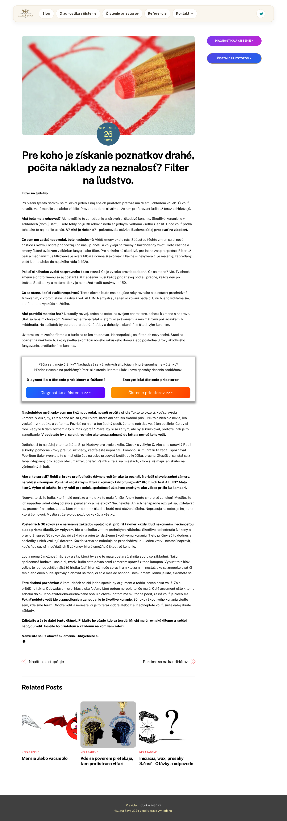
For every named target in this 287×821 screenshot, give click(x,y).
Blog (46, 14)
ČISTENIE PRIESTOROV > (234, 58)
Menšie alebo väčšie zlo (45, 758)
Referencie (157, 14)
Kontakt (182, 14)
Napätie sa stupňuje (46, 661)
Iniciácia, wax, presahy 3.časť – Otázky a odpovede (166, 761)
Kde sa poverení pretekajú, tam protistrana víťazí (106, 761)
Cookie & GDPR (151, 805)
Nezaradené (30, 752)
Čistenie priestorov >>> (150, 392)
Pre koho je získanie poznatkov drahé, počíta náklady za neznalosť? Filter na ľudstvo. (108, 167)
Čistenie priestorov (122, 14)
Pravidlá (131, 805)
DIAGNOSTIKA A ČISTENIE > (234, 40)
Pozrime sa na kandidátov (165, 661)
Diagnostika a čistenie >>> (66, 392)
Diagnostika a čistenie (78, 14)
